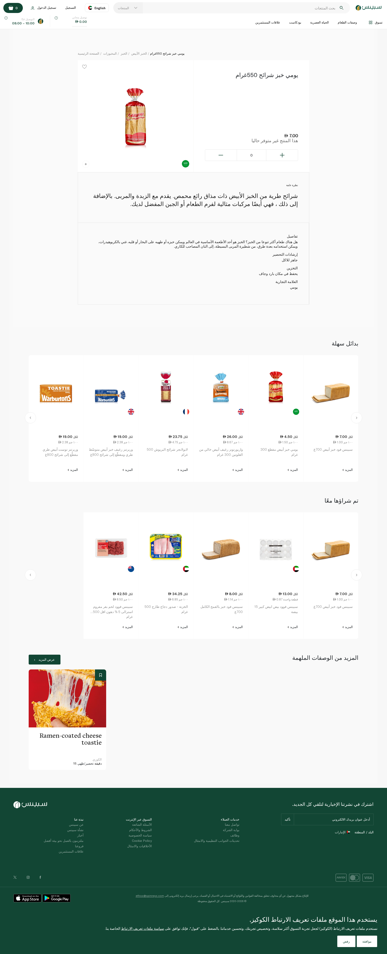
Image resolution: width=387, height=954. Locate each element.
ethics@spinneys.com (150, 895)
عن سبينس (76, 824)
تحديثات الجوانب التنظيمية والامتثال (216, 841)
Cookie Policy (142, 841)
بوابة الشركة (231, 830)
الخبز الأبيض (139, 53)
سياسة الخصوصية (140, 835)
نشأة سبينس (75, 830)
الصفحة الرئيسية (88, 53)
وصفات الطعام (347, 22)
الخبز (124, 53)
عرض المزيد (47, 659)
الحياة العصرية (319, 22)
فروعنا (79, 846)
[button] (31, 418)
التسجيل (70, 7)
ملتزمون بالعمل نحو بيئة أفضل (64, 841)
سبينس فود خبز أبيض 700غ (333, 449)
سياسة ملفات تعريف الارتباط (142, 928)
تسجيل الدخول (46, 7)
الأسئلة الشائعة (142, 824)
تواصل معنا (232, 824)
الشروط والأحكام (140, 830)
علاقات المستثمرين (267, 22)
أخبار (80, 835)
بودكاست (295, 22)
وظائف (234, 835)
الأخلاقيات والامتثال (139, 846)
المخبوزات (110, 53)
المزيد (348, 470)
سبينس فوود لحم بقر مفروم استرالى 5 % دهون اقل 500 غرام (113, 612)
